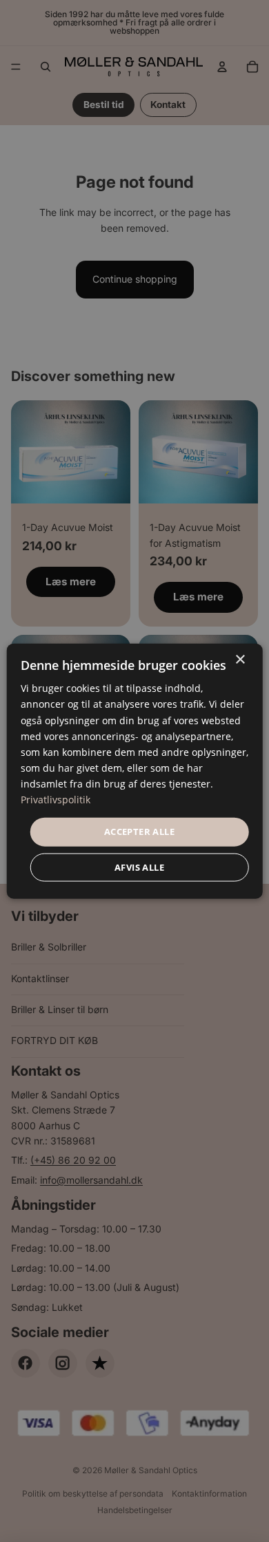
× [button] (240, 660)
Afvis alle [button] (139, 866)
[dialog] (135, 771)
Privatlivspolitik (55, 799)
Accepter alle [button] (139, 831)
